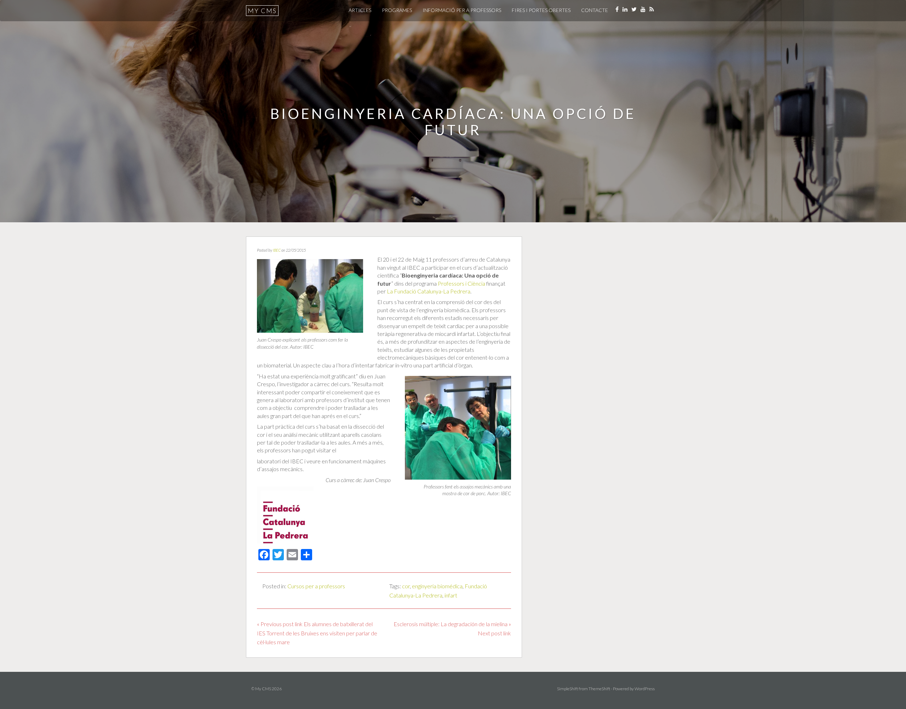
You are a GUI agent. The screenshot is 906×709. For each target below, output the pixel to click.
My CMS (262, 11)
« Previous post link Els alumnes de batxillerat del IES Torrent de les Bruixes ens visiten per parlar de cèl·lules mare (317, 633)
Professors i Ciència (461, 283)
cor (406, 586)
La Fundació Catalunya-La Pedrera (428, 291)
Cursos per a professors (316, 586)
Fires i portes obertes (541, 10)
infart (451, 595)
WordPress (645, 688)
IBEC (277, 250)
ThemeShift (599, 688)
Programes (397, 10)
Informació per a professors (462, 10)
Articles (360, 10)
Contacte (594, 10)
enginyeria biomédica (437, 586)
